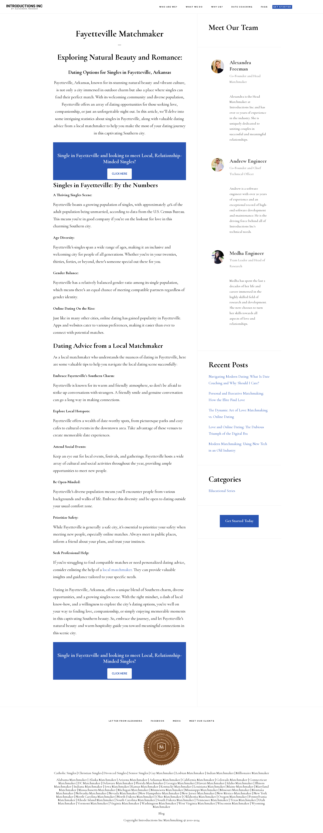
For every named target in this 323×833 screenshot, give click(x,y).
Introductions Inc (24, 7)
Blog (161, 813)
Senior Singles (138, 773)
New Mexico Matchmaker (234, 793)
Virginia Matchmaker (124, 803)
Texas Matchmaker (243, 800)
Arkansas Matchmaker (165, 780)
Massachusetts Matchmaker (97, 790)
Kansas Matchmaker (145, 786)
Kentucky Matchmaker (176, 786)
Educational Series (222, 491)
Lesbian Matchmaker (190, 773)
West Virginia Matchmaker (196, 803)
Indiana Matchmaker (88, 786)
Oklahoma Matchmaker (199, 796)
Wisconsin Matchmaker (233, 803)
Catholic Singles (65, 773)
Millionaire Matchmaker (252, 773)
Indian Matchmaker (220, 773)
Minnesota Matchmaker (167, 790)
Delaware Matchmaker (118, 783)
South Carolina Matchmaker (135, 800)
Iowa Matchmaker (116, 786)
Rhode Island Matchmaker (95, 800)
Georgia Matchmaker (180, 783)
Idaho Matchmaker (240, 783)
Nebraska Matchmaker (91, 793)
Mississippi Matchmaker (201, 790)
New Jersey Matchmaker (198, 793)
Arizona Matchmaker (132, 780)
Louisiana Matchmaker (209, 786)
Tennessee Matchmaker (212, 800)
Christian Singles (90, 773)
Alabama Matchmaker (71, 780)
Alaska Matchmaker (102, 780)
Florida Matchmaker (150, 783)
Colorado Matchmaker (231, 780)
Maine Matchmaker (240, 786)
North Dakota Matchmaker (135, 796)
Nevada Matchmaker (123, 793)
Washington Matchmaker (158, 803)
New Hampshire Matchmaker (159, 793)
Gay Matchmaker (162, 773)
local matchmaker (117, 569)
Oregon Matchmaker (232, 796)
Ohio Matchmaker (168, 796)
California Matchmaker (198, 780)
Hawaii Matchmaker (211, 783)
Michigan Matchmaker (133, 790)
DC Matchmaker (89, 783)
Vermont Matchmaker (93, 803)
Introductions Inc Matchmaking (161, 820)
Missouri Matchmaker (235, 790)
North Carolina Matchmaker (95, 796)
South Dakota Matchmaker (175, 800)
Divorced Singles (115, 773)
